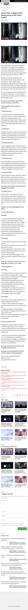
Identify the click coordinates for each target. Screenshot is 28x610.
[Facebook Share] (14, 395)
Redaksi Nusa (23, 595)
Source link (4, 367)
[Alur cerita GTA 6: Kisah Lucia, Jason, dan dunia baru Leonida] (21, 432)
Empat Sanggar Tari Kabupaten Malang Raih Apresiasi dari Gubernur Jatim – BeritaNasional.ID (18, 551)
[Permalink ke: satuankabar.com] (2, 20)
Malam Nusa (23, 597)
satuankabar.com (7, 20)
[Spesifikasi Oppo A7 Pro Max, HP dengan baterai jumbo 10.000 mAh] (7, 432)
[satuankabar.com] (6, 4)
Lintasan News (11, 598)
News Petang (17, 597)
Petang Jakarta (4, 595)
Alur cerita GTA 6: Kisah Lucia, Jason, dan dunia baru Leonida (13, 389)
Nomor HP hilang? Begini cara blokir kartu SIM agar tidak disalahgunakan (13, 376)
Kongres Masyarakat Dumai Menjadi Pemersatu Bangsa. (18, 560)
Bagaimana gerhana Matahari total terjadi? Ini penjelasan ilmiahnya (12, 379)
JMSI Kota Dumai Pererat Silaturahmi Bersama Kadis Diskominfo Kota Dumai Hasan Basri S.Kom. (18, 568)
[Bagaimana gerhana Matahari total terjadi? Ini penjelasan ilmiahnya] (7, 418)
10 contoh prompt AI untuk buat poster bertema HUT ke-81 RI (13, 382)
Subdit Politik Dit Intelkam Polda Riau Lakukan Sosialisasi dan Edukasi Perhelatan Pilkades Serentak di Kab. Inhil (18, 578)
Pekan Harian (4, 597)
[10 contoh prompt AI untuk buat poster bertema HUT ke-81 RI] (21, 418)
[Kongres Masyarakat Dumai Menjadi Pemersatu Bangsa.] (14, 556)
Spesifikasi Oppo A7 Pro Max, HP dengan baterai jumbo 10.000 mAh (12, 386)
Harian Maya (11, 595)
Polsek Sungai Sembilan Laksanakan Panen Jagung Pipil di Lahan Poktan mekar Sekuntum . (18, 586)
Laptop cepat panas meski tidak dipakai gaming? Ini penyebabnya (13, 372)
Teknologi (3, 10)
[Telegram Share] (23, 395)
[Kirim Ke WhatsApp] (26, 395)
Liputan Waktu (4, 598)
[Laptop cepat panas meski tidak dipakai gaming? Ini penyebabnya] (7, 404)
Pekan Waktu (11, 597)
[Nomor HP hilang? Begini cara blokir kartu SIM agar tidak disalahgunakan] (21, 404)
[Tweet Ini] (17, 395)
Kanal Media (17, 595)
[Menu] (2, 4)
